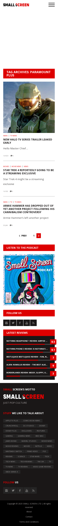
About (29, 511)
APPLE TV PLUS (12, 421)
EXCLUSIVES (27, 431)
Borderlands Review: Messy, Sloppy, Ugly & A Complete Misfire (29, 372)
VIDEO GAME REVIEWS (42, 467)
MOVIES (6, 166)
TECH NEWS (10, 461)
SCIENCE (21, 456)
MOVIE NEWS (16, 166)
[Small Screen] (16, 4)
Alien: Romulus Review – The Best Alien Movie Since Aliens (29, 364)
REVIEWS (9, 456)
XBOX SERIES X (12, 472)
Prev (24, 235)
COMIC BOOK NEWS (31, 421)
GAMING (9, 436)
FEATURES (41, 431)
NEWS (5, 136)
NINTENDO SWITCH (14, 451)
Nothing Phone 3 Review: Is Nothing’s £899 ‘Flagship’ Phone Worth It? (29, 349)
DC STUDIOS (28, 426)
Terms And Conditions (29, 521)
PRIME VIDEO (32, 451)
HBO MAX (39, 436)
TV (11, 202)
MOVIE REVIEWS (12, 446)
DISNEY (42, 426)
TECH (47, 456)
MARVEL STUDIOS (29, 441)
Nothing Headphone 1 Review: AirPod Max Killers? (29, 341)
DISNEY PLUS (11, 431)
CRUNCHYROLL (12, 426)
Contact (29, 516)
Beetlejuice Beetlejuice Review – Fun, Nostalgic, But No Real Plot (29, 356)
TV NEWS (13, 136)
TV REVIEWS (23, 467)
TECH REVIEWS (26, 461)
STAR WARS (35, 456)
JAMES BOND (11, 441)
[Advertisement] (29, 38)
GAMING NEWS (24, 436)
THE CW (40, 461)
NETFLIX (38, 446)
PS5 (44, 451)
